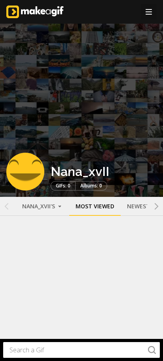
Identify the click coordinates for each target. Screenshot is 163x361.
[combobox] (81, 350)
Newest (138, 206)
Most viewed (95, 206)
